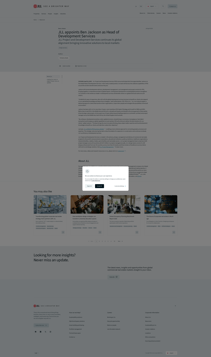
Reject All (89, 186)
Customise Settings (120, 186)
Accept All (99, 186)
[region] (105, 178)
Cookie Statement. (95, 181)
